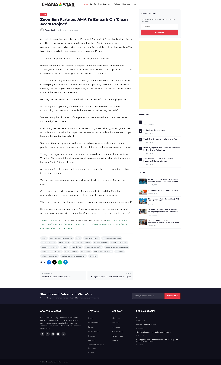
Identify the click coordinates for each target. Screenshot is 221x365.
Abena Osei (50, 30)
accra (44, 238)
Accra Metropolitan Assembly (61, 238)
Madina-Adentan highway (51, 251)
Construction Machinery (112, 238)
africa (78, 238)
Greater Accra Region (93, 247)
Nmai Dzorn (85, 251)
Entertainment (104, 4)
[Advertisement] (160, 57)
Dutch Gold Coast (48, 242)
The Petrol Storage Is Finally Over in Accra (161, 139)
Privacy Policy (117, 331)
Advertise (116, 327)
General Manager (100, 242)
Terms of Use (117, 336)
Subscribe (159, 33)
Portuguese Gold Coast (103, 251)
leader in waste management (117, 247)
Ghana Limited (75, 247)
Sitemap (115, 340)
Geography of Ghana (49, 247)
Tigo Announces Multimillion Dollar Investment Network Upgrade (158, 160)
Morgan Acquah (71, 251)
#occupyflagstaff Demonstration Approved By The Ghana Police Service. (161, 149)
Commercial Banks (91, 238)
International (93, 323)
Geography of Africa (118, 242)
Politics (117, 4)
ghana (63, 247)
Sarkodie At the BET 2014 (154, 130)
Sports (93, 4)
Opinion (91, 340)
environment (64, 242)
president (119, 251)
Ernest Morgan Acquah (81, 242)
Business (126, 4)
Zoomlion (93, 256)
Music (135, 4)
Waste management (49, 256)
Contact (115, 323)
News (85, 4)
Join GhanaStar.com (49, 220)
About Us (116, 318)
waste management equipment (73, 256)
